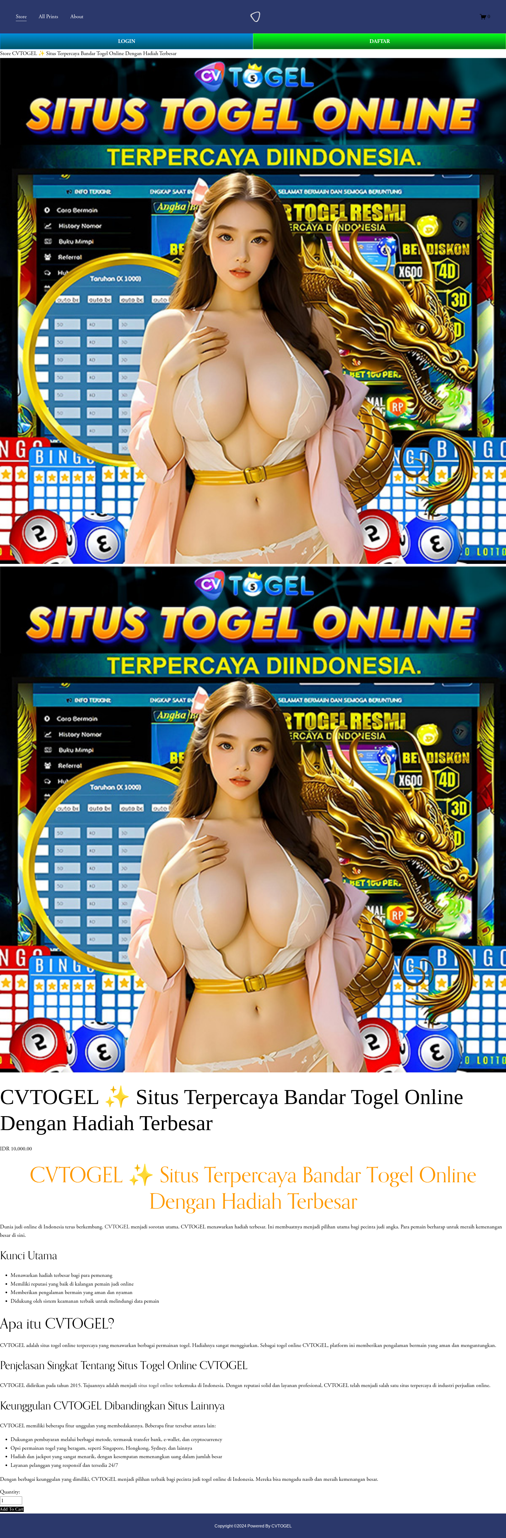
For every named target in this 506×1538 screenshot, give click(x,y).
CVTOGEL (117, 1226)
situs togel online (155, 1385)
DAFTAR (379, 41)
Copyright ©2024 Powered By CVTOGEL (253, 1526)
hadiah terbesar (54, 1275)
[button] (12, 1509)
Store (5, 53)
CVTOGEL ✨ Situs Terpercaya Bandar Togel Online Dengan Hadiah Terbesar (94, 53)
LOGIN (126, 41)
